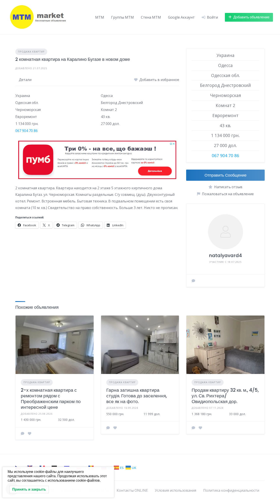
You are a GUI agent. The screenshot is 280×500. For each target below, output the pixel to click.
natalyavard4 (225, 255)
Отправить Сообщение (226, 175)
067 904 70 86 (26, 130)
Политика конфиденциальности (231, 490)
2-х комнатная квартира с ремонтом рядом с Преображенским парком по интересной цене (51, 399)
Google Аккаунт (181, 17)
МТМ (99, 17)
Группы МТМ (122, 17)
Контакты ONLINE (132, 490)
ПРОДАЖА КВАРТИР (31, 51)
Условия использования (175, 490)
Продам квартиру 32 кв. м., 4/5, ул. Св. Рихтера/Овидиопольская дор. (225, 396)
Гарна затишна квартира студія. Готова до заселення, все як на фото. (136, 396)
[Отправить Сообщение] (193, 280)
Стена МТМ (151, 17)
